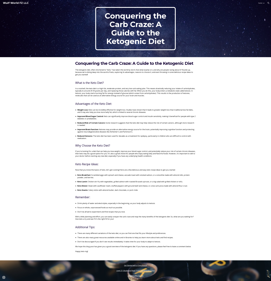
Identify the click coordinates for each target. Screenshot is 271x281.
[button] (268, 3)
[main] (135, 28)
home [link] (260, 3)
